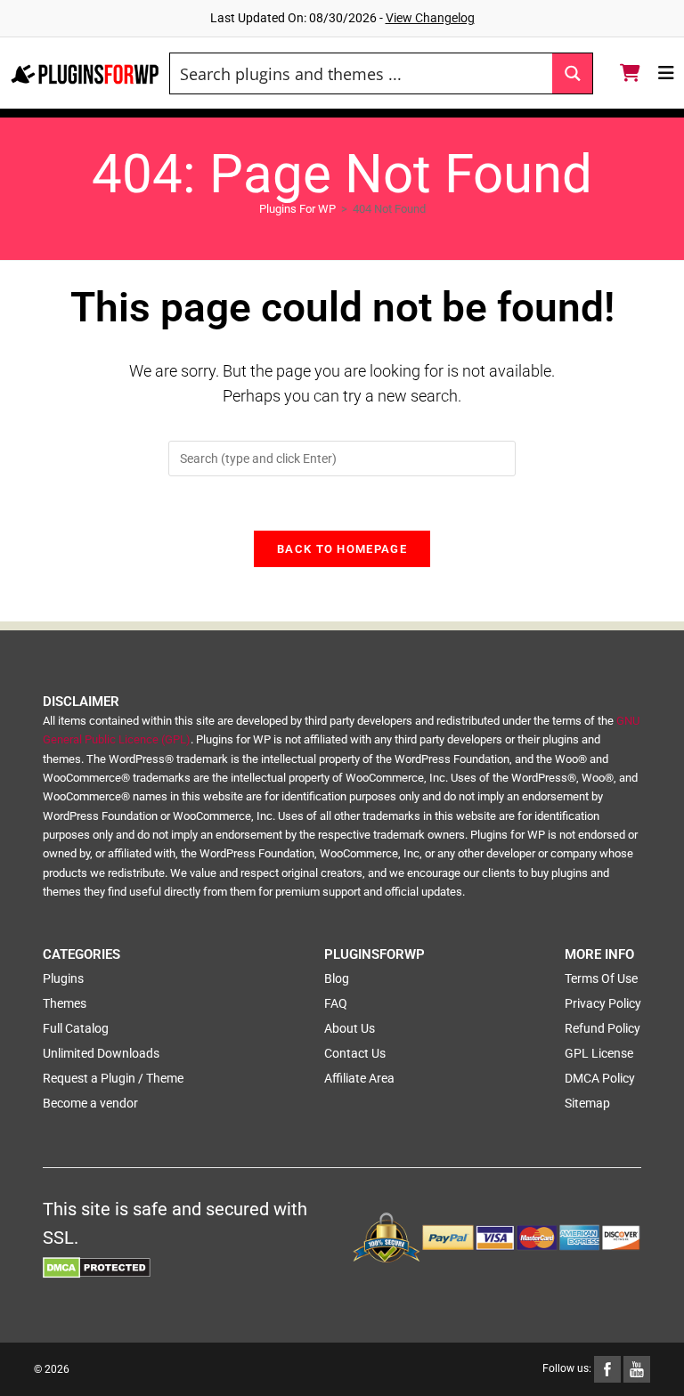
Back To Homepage (342, 549)
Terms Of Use (601, 978)
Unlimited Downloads (101, 1053)
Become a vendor (90, 1103)
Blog (336, 978)
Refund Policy (602, 1028)
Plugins (63, 978)
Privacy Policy (603, 1003)
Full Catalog (76, 1028)
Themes (64, 1003)
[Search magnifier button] (572, 73)
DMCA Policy (600, 1078)
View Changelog (430, 18)
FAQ (335, 1003)
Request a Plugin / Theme (113, 1078)
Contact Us (355, 1053)
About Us (349, 1028)
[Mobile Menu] (666, 73)
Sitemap (587, 1103)
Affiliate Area (359, 1078)
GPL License (599, 1053)
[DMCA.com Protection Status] (97, 1266)
